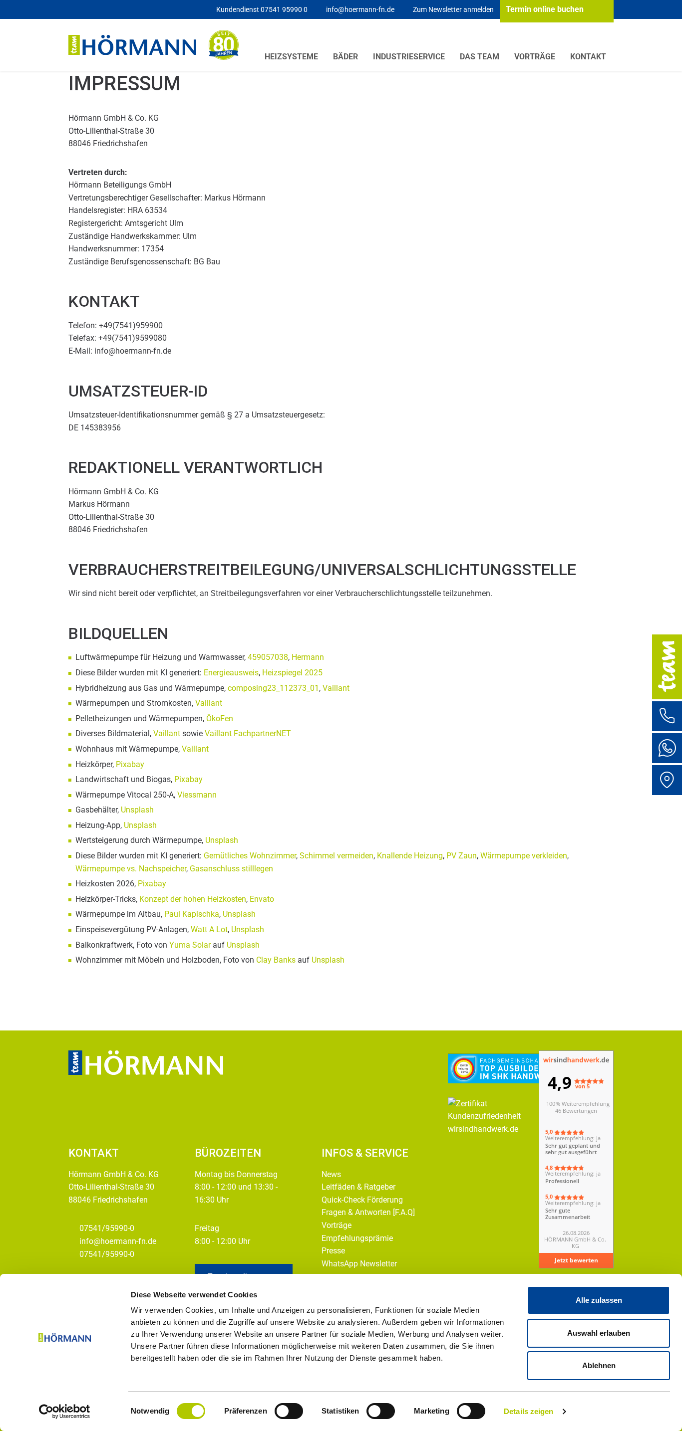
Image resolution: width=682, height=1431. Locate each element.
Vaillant (336, 688)
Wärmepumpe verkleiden (523, 855)
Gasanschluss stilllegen (231, 868)
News (331, 1174)
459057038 (268, 657)
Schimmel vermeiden (336, 855)
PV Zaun (461, 855)
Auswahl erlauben (598, 1333)
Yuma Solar (190, 945)
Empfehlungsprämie (357, 1238)
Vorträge (336, 1225)
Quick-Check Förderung (362, 1200)
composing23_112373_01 (272, 688)
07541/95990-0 (107, 1228)
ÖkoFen (219, 718)
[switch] (289, 1411)
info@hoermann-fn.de (117, 1241)
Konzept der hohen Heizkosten (192, 899)
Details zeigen (528, 1411)
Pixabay (130, 764)
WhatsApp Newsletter (359, 1263)
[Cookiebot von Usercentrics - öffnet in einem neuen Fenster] (64, 1411)
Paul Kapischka (191, 914)
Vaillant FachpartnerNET (248, 733)
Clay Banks (276, 960)
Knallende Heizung (410, 855)
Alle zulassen (599, 1300)
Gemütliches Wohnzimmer (250, 855)
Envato (262, 899)
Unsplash (137, 810)
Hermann (308, 657)
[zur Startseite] (132, 45)
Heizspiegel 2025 (292, 672)
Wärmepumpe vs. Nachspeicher (130, 868)
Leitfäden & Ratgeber (358, 1187)
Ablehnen (599, 1365)
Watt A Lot (209, 929)
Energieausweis (231, 672)
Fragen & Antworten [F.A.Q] (368, 1212)
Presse (333, 1250)
